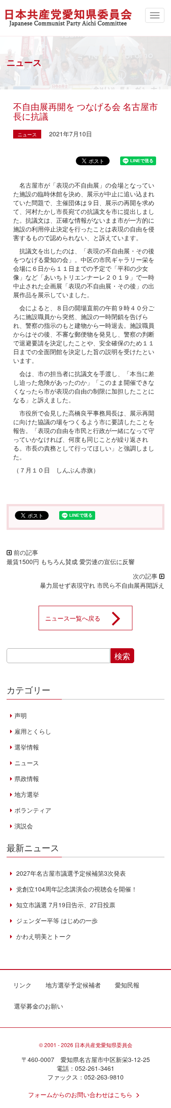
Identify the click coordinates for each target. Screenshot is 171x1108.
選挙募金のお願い (38, 1005)
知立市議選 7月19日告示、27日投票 (64, 904)
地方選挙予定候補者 (73, 984)
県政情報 (26, 778)
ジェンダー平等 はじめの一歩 (56, 920)
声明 (20, 715)
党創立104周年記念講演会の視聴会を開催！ (75, 888)
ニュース (27, 134)
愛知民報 (127, 984)
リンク (22, 984)
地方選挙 (26, 794)
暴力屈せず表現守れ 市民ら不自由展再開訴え (102, 585)
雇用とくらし (32, 731)
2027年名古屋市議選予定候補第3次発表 (70, 873)
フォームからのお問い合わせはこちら (80, 1094)
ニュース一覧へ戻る (72, 618)
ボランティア (32, 810)
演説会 (23, 825)
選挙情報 (26, 746)
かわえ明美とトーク (42, 936)
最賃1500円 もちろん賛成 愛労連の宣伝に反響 (71, 561)
